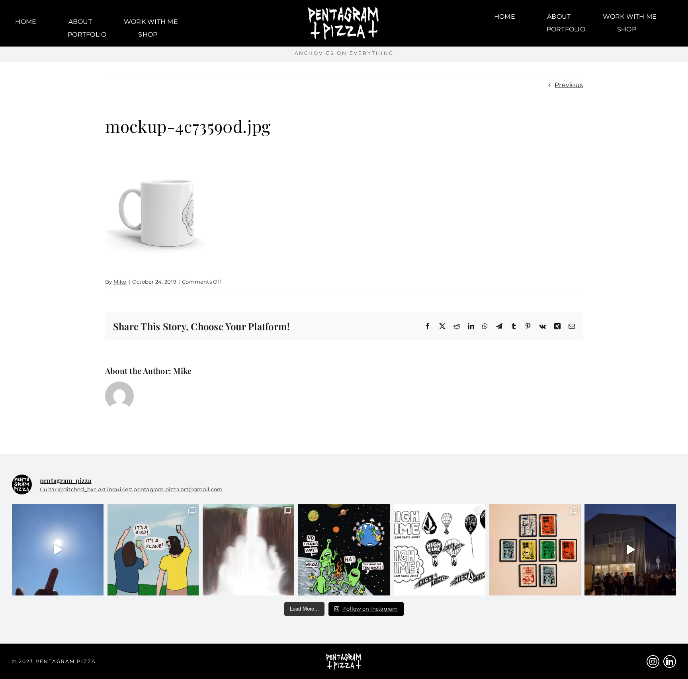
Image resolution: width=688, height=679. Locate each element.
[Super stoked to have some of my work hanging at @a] (535, 549)
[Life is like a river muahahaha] (248, 549)
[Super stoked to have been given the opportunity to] (439, 549)
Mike (120, 281)
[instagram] (653, 661)
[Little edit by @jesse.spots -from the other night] (630, 549)
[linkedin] (669, 661)
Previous (569, 85)
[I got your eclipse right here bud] (58, 549)
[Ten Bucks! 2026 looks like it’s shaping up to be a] (344, 549)
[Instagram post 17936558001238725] (153, 549)
